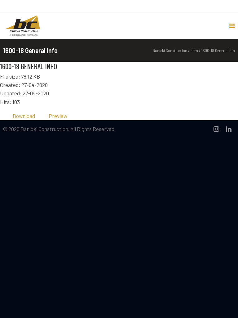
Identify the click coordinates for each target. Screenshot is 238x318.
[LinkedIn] (229, 129)
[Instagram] (216, 129)
